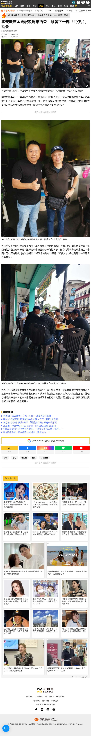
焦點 (16, 6)
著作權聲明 (60, 696)
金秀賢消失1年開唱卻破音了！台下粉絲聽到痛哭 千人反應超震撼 (16, 504)
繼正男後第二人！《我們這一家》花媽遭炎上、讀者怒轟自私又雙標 (45, 601)
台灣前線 (59, 10)
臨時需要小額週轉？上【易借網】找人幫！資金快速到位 (16, 533)
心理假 (70, 10)
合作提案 (55, 700)
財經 (60, 6)
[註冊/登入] (88, 2)
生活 (66, 6)
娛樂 (41, 6)
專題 (34, 6)
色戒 (34, 457)
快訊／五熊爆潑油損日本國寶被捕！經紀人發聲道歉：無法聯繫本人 (74, 630)
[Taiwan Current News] (73, 2)
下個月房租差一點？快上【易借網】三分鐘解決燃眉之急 (74, 503)
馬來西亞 (44, 457)
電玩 (72, 6)
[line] (48, 709)
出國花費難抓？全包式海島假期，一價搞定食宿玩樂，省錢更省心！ (67, 573)
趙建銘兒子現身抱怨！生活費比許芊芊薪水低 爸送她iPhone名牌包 (67, 669)
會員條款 (36, 700)
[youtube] (53, 709)
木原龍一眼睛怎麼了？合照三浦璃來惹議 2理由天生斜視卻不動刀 (45, 533)
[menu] (89, 6)
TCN (49, 10)
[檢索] (83, 2)
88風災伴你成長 (25, 10)
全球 (53, 6)
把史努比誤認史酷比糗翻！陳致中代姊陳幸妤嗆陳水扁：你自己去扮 (74, 601)
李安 (5, 457)
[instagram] (42, 709)
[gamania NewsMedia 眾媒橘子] (45, 719)
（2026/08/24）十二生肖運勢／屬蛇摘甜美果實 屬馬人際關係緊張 (45, 504)
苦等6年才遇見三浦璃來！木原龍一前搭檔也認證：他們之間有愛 (23, 573)
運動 (47, 6)
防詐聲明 (29, 696)
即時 (22, 6)
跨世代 (40, 10)
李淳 (14, 457)
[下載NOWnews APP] (78, 2)
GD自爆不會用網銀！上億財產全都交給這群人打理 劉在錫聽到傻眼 (23, 669)
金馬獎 (24, 457)
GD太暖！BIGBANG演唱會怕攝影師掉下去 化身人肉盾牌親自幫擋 (16, 631)
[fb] (36, 709)
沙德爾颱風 (6, 6)
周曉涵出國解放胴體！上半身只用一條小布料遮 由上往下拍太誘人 (16, 601)
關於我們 (45, 700)
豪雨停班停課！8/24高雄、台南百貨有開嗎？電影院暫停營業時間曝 (45, 630)
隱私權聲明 (49, 696)
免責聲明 (39, 696)
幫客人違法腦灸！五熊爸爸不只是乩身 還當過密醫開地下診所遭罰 (74, 533)
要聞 (28, 6)
